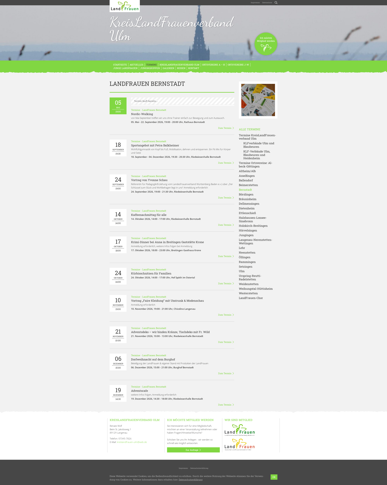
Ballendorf (246, 180)
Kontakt (193, 68)
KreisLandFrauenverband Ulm (171, 28)
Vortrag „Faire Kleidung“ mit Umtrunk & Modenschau (167, 300)
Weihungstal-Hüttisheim (256, 288)
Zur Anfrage (192, 449)
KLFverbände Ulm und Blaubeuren (258, 145)
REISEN (181, 68)
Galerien (168, 68)
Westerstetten (248, 293)
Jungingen (246, 235)
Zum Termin (225, 127)
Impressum (255, 2)
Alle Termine (249, 129)
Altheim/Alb (247, 171)
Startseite (120, 64)
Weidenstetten (249, 284)
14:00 (118, 217)
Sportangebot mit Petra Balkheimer (155, 145)
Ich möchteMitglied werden (266, 39)
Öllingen (244, 257)
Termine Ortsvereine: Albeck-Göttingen (255, 164)
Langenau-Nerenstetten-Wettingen (255, 241)
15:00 (118, 362)
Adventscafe (139, 391)
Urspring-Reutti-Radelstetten (250, 277)
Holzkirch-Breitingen (253, 226)
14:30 (118, 393)
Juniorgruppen (150, 68)
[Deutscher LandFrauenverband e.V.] (239, 444)
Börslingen (246, 194)
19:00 (118, 106)
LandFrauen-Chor (251, 298)
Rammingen (247, 262)
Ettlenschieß (247, 213)
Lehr (242, 248)
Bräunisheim (247, 199)
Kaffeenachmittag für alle (148, 215)
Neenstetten (247, 252)
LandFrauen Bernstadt (154, 109)
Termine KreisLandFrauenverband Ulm (257, 137)
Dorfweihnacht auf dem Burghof (153, 359)
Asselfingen (247, 176)
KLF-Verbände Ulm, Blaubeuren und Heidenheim (256, 155)
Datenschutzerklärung (199, 468)
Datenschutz (267, 2)
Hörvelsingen (248, 230)
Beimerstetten (248, 185)
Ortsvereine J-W (238, 64)
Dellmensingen (249, 203)
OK (274, 476)
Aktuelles (136, 64)
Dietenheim (247, 208)
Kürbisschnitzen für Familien (151, 273)
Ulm (242, 271)
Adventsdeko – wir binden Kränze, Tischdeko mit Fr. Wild (170, 332)
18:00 (118, 245)
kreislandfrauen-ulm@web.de (132, 442)
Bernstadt (245, 189)
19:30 (118, 148)
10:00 (118, 335)
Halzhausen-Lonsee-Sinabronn (253, 219)
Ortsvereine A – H (213, 64)
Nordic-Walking (142, 114)
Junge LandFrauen (125, 68)
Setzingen (245, 266)
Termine (151, 64)
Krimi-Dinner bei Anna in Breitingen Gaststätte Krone (167, 242)
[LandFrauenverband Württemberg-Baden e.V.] (239, 429)
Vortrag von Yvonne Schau (149, 180)
